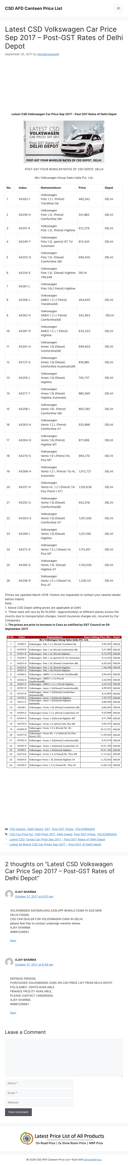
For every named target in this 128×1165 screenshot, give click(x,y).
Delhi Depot (35, 829)
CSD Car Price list (21, 834)
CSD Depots (18, 829)
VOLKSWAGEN (85, 829)
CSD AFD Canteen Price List (33, 8)
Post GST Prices (63, 829)
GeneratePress (93, 1159)
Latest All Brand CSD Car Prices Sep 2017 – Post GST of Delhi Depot (55, 844)
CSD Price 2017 (45, 834)
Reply (13, 940)
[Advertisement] (64, 85)
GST (47, 829)
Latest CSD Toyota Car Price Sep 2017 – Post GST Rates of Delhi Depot (57, 839)
